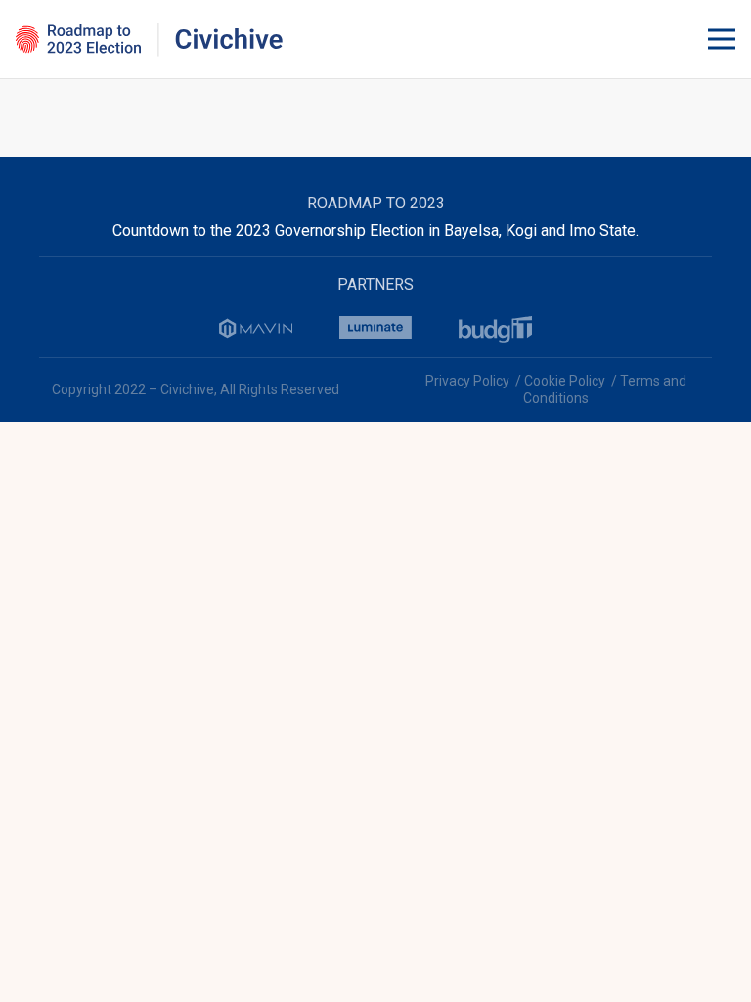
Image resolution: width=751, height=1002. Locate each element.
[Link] (150, 40)
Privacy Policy (467, 380)
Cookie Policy (564, 380)
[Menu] (721, 39)
